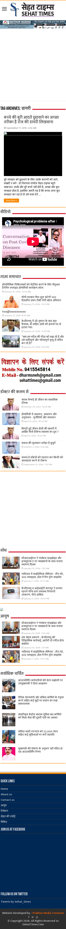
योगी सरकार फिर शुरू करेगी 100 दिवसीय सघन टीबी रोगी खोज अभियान (41, 299)
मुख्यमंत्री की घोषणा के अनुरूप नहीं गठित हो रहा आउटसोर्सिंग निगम (40, 750)
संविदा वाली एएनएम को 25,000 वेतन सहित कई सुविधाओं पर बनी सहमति (38, 733)
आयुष (4, 805)
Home (4, 789)
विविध (4, 822)
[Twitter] (32, 917)
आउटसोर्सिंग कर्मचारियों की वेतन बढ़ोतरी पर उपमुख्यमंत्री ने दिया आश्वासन (40, 682)
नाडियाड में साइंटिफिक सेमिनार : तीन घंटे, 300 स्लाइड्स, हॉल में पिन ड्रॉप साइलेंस (42, 576)
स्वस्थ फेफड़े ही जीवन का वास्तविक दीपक (39, 401)
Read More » (11, 200)
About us (6, 794)
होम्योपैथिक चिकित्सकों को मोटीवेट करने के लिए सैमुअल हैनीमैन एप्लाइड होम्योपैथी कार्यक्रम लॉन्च (31, 286)
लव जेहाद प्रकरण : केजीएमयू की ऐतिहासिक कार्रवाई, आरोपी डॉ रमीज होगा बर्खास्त (42, 640)
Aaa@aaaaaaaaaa (14, 311)
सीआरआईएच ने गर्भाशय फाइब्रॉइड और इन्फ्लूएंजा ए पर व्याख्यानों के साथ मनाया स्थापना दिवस (42, 561)
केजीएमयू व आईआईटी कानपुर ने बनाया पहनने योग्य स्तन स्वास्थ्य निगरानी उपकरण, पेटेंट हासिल (41, 591)
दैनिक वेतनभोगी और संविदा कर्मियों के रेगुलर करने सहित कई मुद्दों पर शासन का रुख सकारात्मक (41, 700)
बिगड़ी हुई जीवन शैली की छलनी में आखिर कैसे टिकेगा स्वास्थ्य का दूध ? (39, 430)
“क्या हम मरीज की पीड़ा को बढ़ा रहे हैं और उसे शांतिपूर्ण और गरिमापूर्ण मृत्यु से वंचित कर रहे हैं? (42, 340)
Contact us (7, 800)
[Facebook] (28, 917)
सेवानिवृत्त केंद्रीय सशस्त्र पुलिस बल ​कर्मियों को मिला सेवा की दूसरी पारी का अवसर (39, 716)
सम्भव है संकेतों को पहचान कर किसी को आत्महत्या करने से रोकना (42, 459)
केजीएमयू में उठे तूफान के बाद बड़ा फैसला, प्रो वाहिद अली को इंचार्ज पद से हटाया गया (41, 324)
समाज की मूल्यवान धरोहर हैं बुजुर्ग (38, 443)
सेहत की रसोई (8, 816)
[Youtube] (37, 917)
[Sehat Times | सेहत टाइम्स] (33, 9)
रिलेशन (4, 811)
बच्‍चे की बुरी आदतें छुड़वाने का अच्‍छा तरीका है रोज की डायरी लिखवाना (31, 120)
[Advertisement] (33, 63)
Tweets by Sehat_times (16, 901)
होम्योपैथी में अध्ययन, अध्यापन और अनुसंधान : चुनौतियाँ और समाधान (39, 416)
